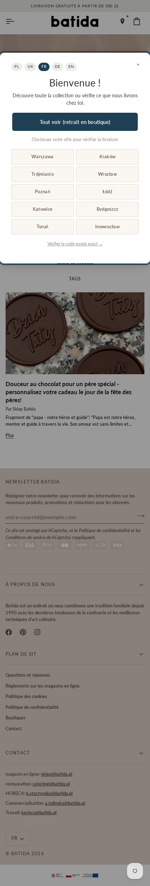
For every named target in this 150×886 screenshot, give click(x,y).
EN (71, 66)
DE (57, 66)
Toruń (42, 226)
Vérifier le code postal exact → (75, 243)
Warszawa (42, 156)
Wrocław (107, 174)
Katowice (42, 209)
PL (16, 66)
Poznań (42, 191)
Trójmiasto (42, 174)
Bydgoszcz (107, 209)
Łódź (107, 191)
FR (44, 66)
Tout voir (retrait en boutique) (75, 122)
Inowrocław (107, 226)
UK (30, 66)
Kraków (107, 156)
